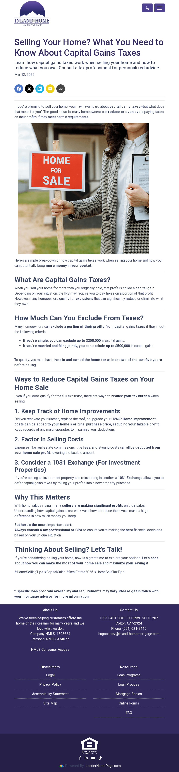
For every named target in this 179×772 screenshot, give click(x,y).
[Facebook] (80, 758)
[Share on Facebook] (18, 88)
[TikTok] (100, 758)
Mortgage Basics (129, 694)
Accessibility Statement (50, 694)
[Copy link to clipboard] (60, 88)
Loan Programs (129, 675)
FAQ (129, 713)
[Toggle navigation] (159, 7)
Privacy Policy (50, 684)
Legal (50, 675)
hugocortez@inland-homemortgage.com (128, 634)
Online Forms (129, 703)
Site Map (50, 703)
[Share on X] (29, 88)
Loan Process (128, 684)
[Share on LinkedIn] (39, 88)
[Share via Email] (50, 88)
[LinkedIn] (86, 758)
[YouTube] (93, 758)
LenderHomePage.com (103, 766)
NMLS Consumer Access (50, 649)
